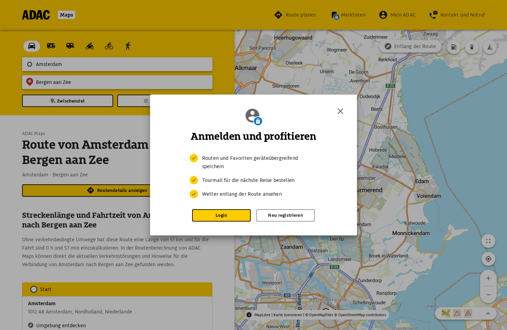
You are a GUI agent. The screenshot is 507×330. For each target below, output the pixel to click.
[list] (253, 176)
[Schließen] (340, 111)
